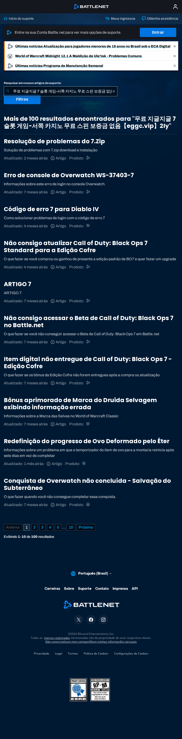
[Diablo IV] (88, 226)
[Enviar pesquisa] (7, 91)
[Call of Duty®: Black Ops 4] (88, 267)
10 (71, 527)
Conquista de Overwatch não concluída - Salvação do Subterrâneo (87, 484)
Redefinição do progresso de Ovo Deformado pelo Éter (86, 441)
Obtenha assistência (162, 18)
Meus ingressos (122, 18)
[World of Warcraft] (88, 424)
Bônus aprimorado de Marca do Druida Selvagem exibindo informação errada (80, 403)
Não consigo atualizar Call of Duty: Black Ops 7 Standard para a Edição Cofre (76, 246)
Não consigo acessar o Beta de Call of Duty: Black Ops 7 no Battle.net (88, 321)
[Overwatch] (88, 505)
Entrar (158, 32)
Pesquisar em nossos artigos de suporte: (32, 83)
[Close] (174, 46)
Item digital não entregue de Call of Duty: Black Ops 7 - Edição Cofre (88, 362)
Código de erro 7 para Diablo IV (51, 209)
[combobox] (61, 91)
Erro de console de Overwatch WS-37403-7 (69, 175)
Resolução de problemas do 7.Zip (54, 141)
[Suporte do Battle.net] (88, 158)
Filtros (22, 99)
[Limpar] (114, 91)
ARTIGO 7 (17, 284)
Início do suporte (21, 18)
